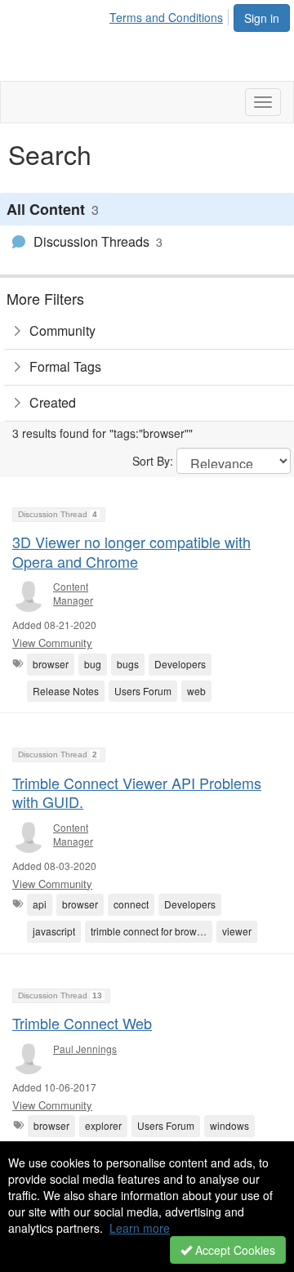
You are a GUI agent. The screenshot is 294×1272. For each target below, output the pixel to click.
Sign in (261, 18)
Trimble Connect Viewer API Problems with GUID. (136, 792)
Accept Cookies (233, 1250)
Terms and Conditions (166, 17)
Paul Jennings (85, 1049)
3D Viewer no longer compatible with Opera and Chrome (131, 551)
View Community (52, 642)
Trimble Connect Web (82, 1022)
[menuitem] (171, 14)
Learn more (139, 1228)
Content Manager (73, 593)
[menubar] (171, 14)
